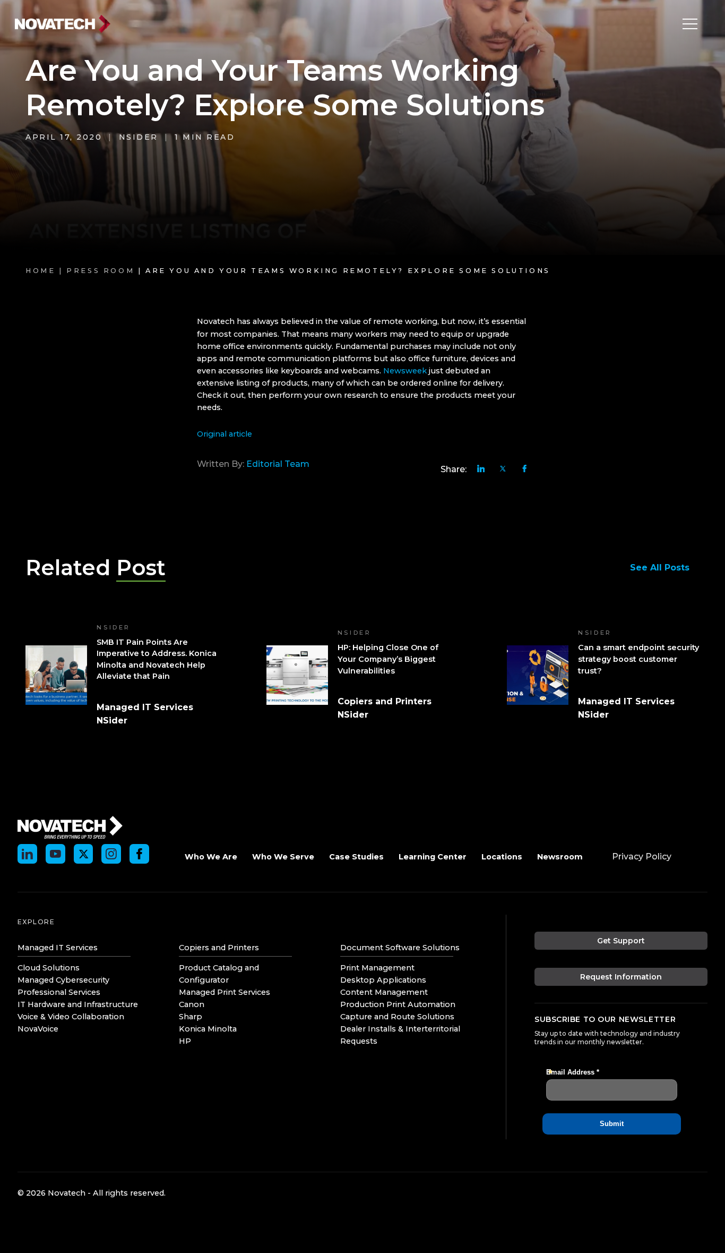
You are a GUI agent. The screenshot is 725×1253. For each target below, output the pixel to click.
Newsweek (405, 371)
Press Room (100, 271)
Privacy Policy (641, 856)
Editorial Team (277, 464)
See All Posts (659, 567)
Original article (224, 434)
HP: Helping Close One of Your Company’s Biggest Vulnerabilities (388, 659)
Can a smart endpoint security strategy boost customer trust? (638, 659)
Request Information (621, 977)
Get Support (621, 940)
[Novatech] (70, 826)
